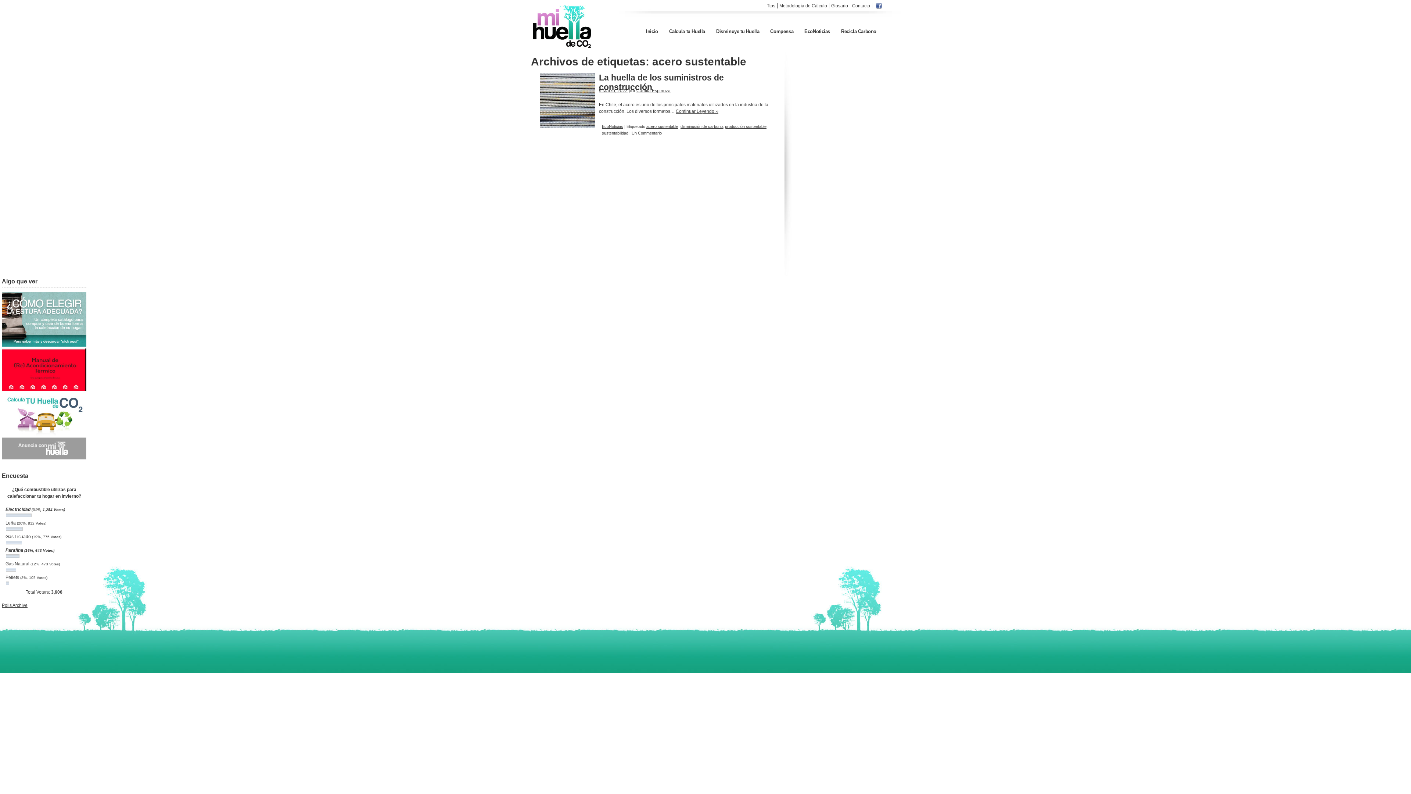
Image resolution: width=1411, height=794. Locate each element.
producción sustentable (745, 126)
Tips (771, 5)
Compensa (781, 31)
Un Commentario (647, 133)
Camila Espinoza (653, 90)
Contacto (861, 5)
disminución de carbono (702, 126)
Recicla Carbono (858, 31)
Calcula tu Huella (687, 31)
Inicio (652, 31)
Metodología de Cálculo (803, 5)
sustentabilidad (615, 133)
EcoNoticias (817, 31)
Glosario (839, 5)
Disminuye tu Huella (737, 31)
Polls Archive (15, 605)
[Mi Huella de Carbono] (562, 47)
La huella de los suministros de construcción (661, 82)
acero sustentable (662, 126)
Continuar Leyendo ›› (697, 111)
